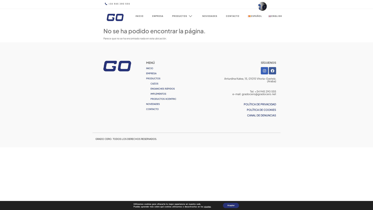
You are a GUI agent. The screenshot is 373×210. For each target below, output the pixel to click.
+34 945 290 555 (119, 3)
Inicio (140, 16)
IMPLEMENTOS (158, 93)
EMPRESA (151, 73)
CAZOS (154, 83)
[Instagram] (264, 70)
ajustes (207, 206)
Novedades (209, 16)
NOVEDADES (153, 104)
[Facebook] (272, 70)
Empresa (157, 16)
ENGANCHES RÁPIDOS (163, 88)
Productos (179, 16)
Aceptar (231, 205)
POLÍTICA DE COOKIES (261, 109)
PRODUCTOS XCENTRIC (163, 98)
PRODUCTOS (153, 78)
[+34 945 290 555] (106, 4)
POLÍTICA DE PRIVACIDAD (260, 104)
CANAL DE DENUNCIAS (261, 115)
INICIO (149, 68)
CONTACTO (152, 109)
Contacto (232, 16)
